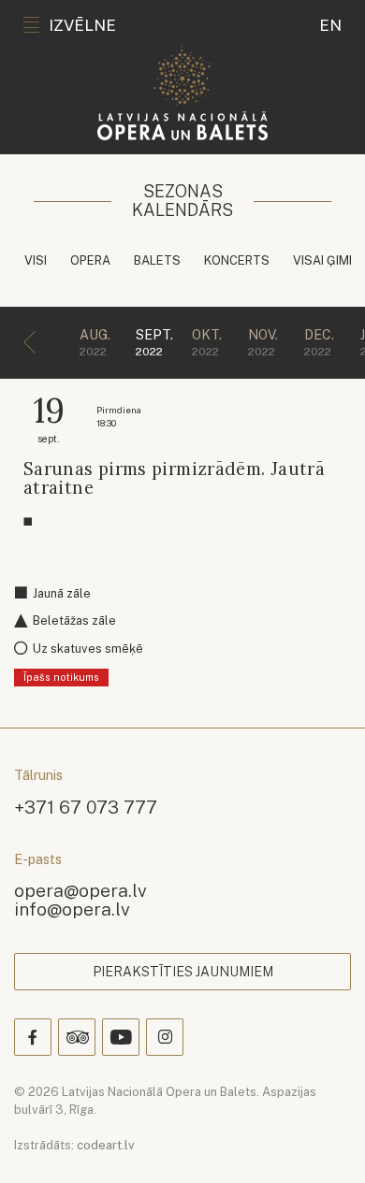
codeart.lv (106, 1145)
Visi (35, 260)
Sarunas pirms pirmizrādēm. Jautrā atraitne (174, 478)
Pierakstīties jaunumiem (183, 971)
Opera (90, 260)
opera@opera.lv (80, 890)
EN (330, 25)
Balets (157, 260)
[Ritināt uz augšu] (323, 1141)
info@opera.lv (72, 908)
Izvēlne (82, 25)
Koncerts (237, 260)
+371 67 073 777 (85, 806)
